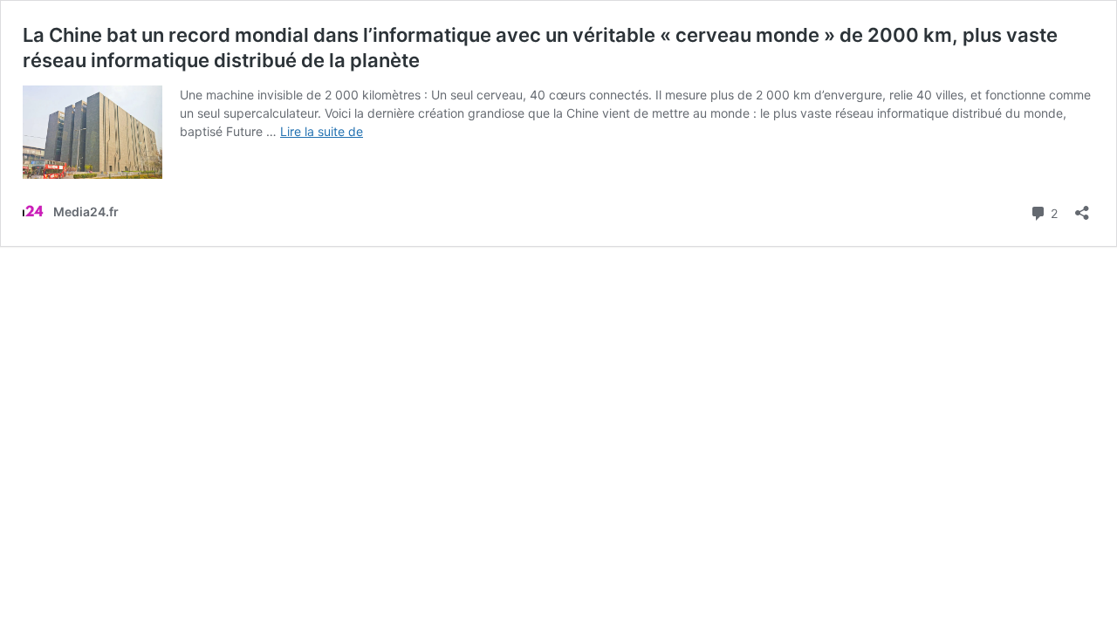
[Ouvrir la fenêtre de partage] (1082, 207)
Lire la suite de (321, 131)
